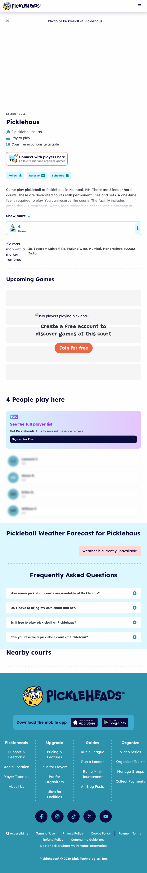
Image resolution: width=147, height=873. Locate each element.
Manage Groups (130, 771)
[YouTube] (106, 816)
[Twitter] (89, 816)
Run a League (92, 752)
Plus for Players (54, 767)
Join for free (73, 348)
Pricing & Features (54, 754)
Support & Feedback (16, 754)
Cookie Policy (101, 833)
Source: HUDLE (16, 113)
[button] (15, 175)
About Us (16, 786)
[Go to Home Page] (22, 6)
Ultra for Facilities (54, 794)
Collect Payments (130, 781)
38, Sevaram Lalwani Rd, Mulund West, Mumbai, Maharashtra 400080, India (82, 251)
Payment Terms (129, 833)
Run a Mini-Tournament (92, 774)
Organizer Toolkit (130, 761)
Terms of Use (45, 833)
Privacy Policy (73, 833)
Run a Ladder (92, 761)
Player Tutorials (16, 776)
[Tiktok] (73, 816)
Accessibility (19, 833)
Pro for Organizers (54, 779)
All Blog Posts (92, 786)
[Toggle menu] (139, 6)
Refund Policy (53, 839)
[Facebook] (41, 816)
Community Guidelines (87, 839)
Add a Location (16, 767)
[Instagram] (57, 816)
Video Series (130, 752)
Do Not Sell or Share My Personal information (73, 846)
